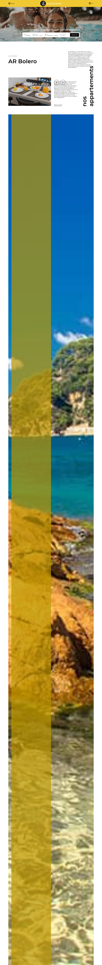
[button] (56, 82)
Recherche (74, 35)
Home (9, 56)
